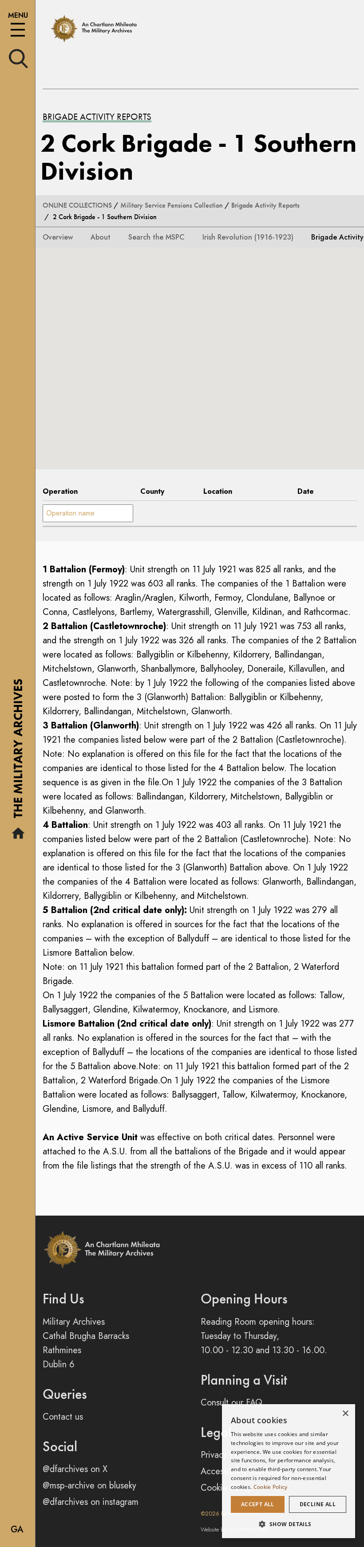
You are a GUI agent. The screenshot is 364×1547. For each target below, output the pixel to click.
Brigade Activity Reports (97, 116)
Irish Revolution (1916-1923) (247, 237)
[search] (18, 58)
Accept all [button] (257, 1504)
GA (17, 1529)
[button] (288, 1524)
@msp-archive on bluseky (89, 1485)
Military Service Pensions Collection (171, 205)
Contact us (63, 1416)
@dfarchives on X (75, 1469)
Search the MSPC (156, 237)
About (101, 237)
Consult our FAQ (231, 1402)
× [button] (345, 1413)
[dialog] (288, 1471)
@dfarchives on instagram (90, 1502)
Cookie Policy (270, 1487)
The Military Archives (18, 751)
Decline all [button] (318, 1504)
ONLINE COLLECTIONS (77, 205)
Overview (58, 237)
